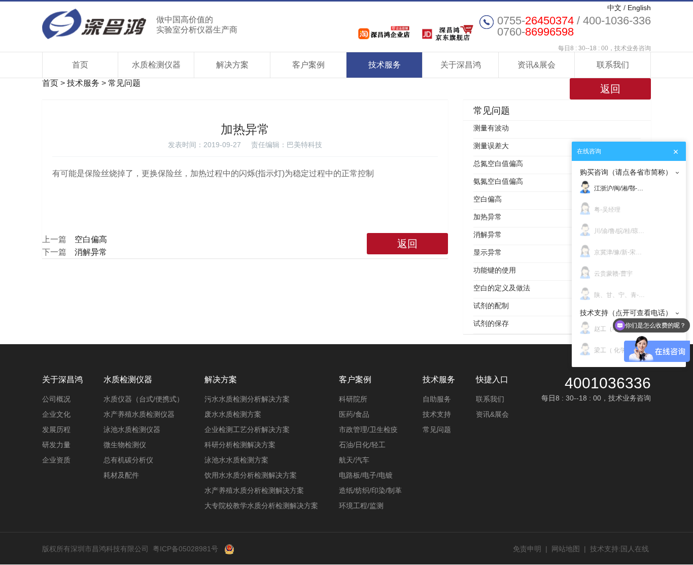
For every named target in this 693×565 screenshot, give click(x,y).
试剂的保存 (491, 323)
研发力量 (56, 445)
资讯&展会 (536, 64)
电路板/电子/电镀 (366, 475)
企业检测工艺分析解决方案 (247, 429)
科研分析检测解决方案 (239, 445)
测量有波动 (491, 128)
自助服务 (437, 399)
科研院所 (353, 399)
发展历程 (56, 429)
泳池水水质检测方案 (236, 460)
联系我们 (613, 64)
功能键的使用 (494, 270)
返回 (610, 88)
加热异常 (487, 217)
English (639, 8)
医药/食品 (354, 414)
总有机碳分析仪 (128, 460)
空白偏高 (91, 239)
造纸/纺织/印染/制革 (370, 490)
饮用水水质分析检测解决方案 (250, 475)
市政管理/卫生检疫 (368, 429)
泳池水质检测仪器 (131, 429)
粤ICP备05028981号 (185, 549)
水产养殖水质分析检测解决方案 (254, 490)
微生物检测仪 (124, 445)
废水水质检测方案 (232, 414)
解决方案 (232, 64)
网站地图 (565, 549)
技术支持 (437, 414)
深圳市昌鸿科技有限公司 (139, 24)
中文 (614, 8)
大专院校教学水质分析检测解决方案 (261, 506)
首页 (80, 64)
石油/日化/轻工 (362, 445)
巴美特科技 (304, 145)
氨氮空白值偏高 (498, 181)
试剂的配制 (491, 306)
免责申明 (527, 549)
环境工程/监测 (361, 506)
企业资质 (56, 460)
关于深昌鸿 (460, 64)
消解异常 (91, 252)
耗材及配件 (121, 475)
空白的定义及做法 (501, 288)
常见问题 (124, 83)
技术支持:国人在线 (619, 549)
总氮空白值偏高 (498, 163)
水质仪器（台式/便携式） (143, 399)
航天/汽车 (354, 460)
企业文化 (56, 414)
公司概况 (56, 399)
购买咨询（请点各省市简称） (626, 172)
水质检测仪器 (156, 64)
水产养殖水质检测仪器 (139, 414)
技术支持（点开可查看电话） (626, 313)
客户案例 (308, 64)
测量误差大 (491, 146)
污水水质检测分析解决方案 (247, 399)
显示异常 (487, 252)
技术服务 (384, 64)
